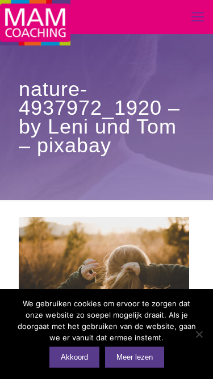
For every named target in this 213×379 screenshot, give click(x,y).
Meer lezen (134, 357)
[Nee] (198, 334)
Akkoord (74, 357)
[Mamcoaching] (35, 17)
